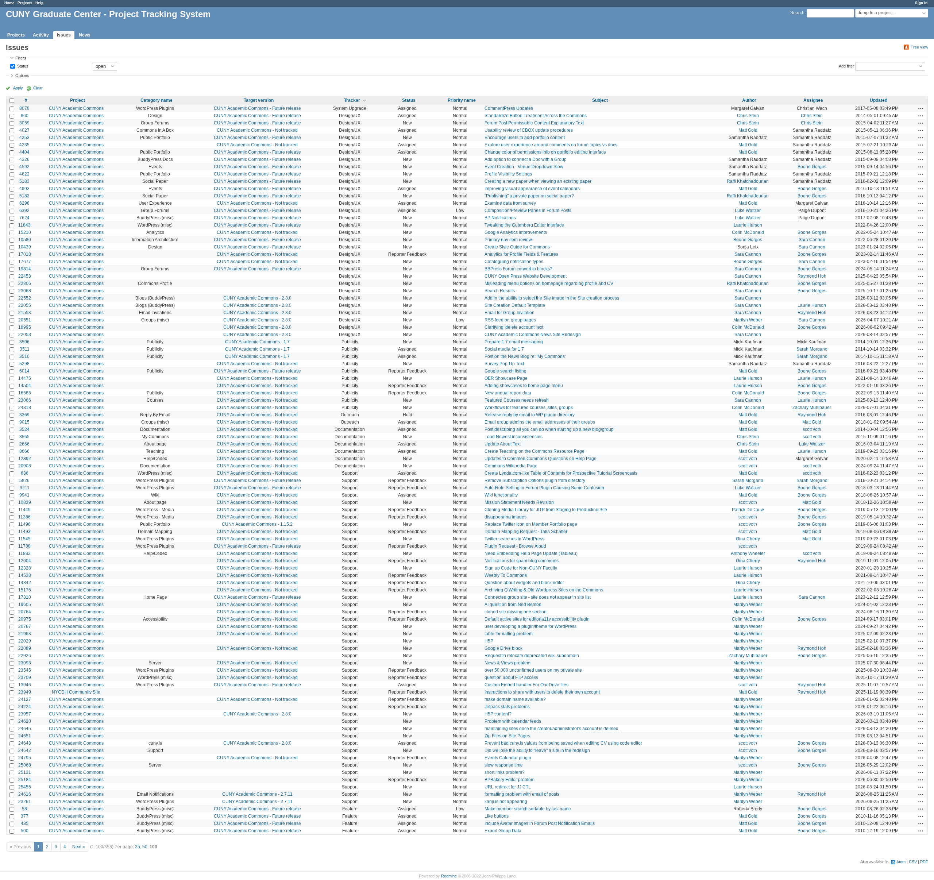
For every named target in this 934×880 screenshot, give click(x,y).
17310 (24, 597)
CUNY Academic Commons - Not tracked (257, 130)
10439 (24, 247)
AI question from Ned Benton (513, 604)
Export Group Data (503, 830)
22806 (24, 283)
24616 (24, 794)
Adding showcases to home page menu (524, 385)
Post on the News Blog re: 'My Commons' (525, 356)
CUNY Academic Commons (76, 108)
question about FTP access (511, 677)
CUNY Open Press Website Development (526, 276)
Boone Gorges (812, 166)
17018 (24, 254)
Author (749, 100)
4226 (24, 159)
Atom (901, 862)
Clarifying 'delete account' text (514, 327)
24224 (24, 706)
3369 (24, 414)
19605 (24, 604)
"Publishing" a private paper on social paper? (529, 195)
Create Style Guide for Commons (517, 247)
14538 (24, 575)
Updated (878, 100)
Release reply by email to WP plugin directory (530, 414)
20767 (24, 626)
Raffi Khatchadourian (748, 181)
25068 (24, 765)
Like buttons (497, 816)
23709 (24, 677)
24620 (24, 721)
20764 (24, 611)
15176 (24, 590)
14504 (24, 385)
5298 (24, 363)
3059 (24, 123)
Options (22, 75)
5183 (24, 181)
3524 (24, 429)
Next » (78, 846)
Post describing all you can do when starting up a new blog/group (549, 429)
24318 (24, 407)
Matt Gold (747, 130)
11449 (24, 509)
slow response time (504, 765)
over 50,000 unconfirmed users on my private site (533, 670)
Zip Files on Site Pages (507, 735)
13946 (24, 684)
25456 (24, 787)
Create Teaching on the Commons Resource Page (534, 451)
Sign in (921, 3)
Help (39, 3)
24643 (24, 743)
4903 (24, 188)
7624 (24, 217)
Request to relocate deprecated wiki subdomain (532, 655)
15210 (24, 232)
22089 (24, 648)
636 (24, 473)
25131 (24, 772)
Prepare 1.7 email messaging (514, 341)
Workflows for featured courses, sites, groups (529, 407)
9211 (25, 487)
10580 (24, 239)
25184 (24, 779)
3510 (24, 356)
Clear (38, 88)
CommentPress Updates (509, 108)
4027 (24, 130)
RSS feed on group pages (510, 320)
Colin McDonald (748, 232)
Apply (18, 88)
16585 (24, 392)
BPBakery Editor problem (509, 779)
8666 (24, 451)
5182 (24, 195)
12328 (24, 568)
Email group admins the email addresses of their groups (540, 422)
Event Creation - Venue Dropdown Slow (524, 166)
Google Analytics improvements (516, 232)
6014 (24, 371)
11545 (24, 538)
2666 (24, 444)
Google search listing (505, 371)
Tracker (352, 100)
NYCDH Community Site (76, 692)
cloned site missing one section (516, 611)
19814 (24, 268)
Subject (600, 100)
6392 (24, 210)
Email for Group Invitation (509, 312)
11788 (24, 546)
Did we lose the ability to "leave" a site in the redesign (537, 750)
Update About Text (503, 444)
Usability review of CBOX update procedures (529, 130)
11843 (24, 225)
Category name (156, 100)
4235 (24, 144)
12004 (24, 560)
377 (24, 816)
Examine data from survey (510, 203)
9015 (24, 422)
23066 (24, 400)
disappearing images (505, 517)
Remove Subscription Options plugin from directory (535, 480)
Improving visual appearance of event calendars (532, 188)
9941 (24, 495)
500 (24, 830)
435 (24, 823)
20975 (24, 619)
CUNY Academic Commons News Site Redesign (533, 334)
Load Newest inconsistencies (514, 436)
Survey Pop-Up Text (504, 363)
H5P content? (498, 714)
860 (24, 115)
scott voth (812, 429)
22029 (24, 641)
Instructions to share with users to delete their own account (542, 692)
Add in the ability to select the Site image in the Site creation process (552, 298)
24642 (24, 750)
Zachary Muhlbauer (811, 407)
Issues (64, 35)
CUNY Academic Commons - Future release (257, 108)
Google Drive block (503, 648)
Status (22, 65)
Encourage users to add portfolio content (525, 137)
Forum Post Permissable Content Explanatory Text (534, 123)
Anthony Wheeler (748, 553)
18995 (24, 327)
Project (77, 100)
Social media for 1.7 (504, 349)
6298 (24, 203)
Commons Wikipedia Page (511, 465)
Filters (20, 58)
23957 (24, 714)
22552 (24, 298)
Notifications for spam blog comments (522, 560)
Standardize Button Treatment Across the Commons (536, 115)
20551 (24, 320)
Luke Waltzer (748, 210)
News (84, 35)
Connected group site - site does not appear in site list (538, 597)
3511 (25, 349)
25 (137, 846)
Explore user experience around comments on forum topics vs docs (551, 144)
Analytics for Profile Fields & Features (521, 254)
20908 (24, 465)
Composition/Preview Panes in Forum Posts (528, 210)
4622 (24, 174)
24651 (24, 735)
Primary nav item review (508, 239)
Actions (921, 108)
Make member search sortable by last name (528, 808)
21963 (24, 633)
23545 (24, 670)
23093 (24, 662)
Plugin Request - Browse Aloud (515, 546)
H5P (489, 641)
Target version (259, 100)
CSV (913, 862)
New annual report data (508, 392)
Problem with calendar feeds (513, 721)
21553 (24, 312)
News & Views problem (507, 662)
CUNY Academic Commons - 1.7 (257, 341)
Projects (25, 3)
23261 (24, 801)
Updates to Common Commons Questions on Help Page (541, 458)
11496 (24, 524)
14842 (24, 582)
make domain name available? (515, 699)
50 (144, 846)
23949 (24, 692)
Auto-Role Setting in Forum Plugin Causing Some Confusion (544, 487)
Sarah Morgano (811, 349)
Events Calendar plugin (508, 757)
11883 (24, 553)
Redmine (449, 876)
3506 (24, 341)
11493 (24, 531)
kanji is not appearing (506, 801)
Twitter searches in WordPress (514, 538)
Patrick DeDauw (748, 509)
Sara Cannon (812, 239)
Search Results (500, 290)
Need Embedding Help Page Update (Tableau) (531, 553)
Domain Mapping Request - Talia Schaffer (526, 531)
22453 (24, 276)
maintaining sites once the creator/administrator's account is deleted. (552, 728)
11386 (24, 517)
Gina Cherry (748, 538)
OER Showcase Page (506, 378)
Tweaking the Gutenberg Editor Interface (524, 225)
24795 (24, 757)
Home (9, 3)
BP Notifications (500, 217)
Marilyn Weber (747, 320)
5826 (24, 480)
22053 (24, 334)
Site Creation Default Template (515, 305)
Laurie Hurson (748, 225)
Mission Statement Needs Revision (519, 502)
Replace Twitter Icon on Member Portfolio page (531, 524)
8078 (24, 108)
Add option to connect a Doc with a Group (526, 159)
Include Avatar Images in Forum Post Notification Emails (540, 823)
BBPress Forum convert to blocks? (518, 268)
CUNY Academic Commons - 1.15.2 (257, 524)
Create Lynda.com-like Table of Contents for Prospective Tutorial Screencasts (561, 473)
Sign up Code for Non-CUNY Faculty (521, 568)
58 (24, 808)
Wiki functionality (501, 495)
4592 (24, 166)
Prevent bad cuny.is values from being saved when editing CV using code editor (563, 743)
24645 (24, 728)
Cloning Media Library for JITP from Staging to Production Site (546, 509)
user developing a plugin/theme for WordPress (530, 626)
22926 (24, 655)
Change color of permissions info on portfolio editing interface (545, 152)
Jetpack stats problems (507, 706)
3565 (24, 436)
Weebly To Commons (506, 575)
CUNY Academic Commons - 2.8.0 (257, 298)
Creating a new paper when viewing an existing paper (538, 181)
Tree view (919, 47)
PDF (924, 862)
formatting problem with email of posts (522, 794)
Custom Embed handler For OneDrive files (526, 684)
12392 (24, 458)
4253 (24, 137)
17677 (24, 261)
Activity (41, 35)
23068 (24, 290)
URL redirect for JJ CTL (508, 787)
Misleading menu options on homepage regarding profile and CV (549, 283)
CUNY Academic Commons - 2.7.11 (257, 794)
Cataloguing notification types (514, 261)
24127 (24, 699)
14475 (24, 378)
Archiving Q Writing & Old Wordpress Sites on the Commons (544, 590)
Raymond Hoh (812, 276)
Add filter (846, 65)
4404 (24, 152)
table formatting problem (509, 633)
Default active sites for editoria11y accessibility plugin (537, 619)
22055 (24, 305)
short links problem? (505, 772)
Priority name (462, 100)
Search (797, 12)
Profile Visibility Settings (508, 174)
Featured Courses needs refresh (517, 400)
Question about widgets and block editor (524, 582)
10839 (24, 502)
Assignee (813, 100)
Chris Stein (748, 115)
